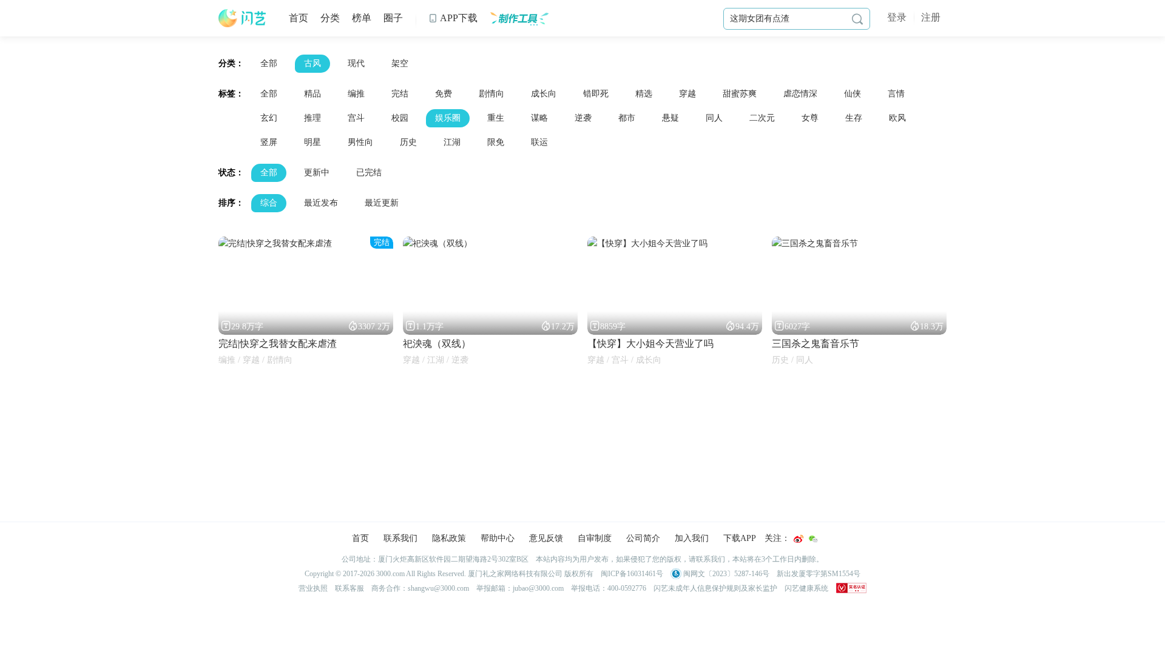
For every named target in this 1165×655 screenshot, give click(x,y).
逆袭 (583, 118)
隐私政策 (449, 538)
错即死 (596, 93)
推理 (312, 118)
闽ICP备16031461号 (632, 573)
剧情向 (491, 93)
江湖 (452, 142)
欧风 (897, 118)
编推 (356, 93)
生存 (853, 118)
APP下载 (453, 18)
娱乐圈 (448, 118)
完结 (399, 93)
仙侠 (852, 93)
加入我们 (692, 538)
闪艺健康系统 (806, 588)
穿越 (687, 93)
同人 (714, 118)
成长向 (543, 93)
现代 (356, 63)
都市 (626, 118)
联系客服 (349, 588)
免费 (443, 93)
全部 (268, 63)
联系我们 (400, 538)
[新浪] (798, 539)
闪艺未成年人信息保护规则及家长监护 (715, 588)
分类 (330, 18)
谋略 (539, 118)
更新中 (316, 172)
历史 (408, 142)
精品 (312, 93)
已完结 (369, 172)
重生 (495, 118)
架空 (399, 63)
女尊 (810, 118)
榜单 (361, 18)
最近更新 (382, 202)
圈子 (393, 18)
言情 (896, 93)
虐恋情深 (800, 93)
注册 (930, 17)
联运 (539, 142)
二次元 (762, 118)
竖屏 (268, 142)
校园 (399, 118)
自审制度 (595, 538)
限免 (495, 142)
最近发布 (321, 202)
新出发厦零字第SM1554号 (818, 573)
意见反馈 (546, 538)
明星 (312, 142)
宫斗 (356, 118)
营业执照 (313, 588)
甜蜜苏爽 (740, 93)
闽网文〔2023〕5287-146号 (725, 573)
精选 (643, 93)
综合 (268, 202)
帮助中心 (498, 538)
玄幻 (268, 118)
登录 (897, 17)
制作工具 (519, 18)
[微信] (813, 539)
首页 (298, 18)
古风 (312, 63)
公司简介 (643, 538)
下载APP (739, 538)
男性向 (360, 142)
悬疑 (670, 118)
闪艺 (242, 18)
